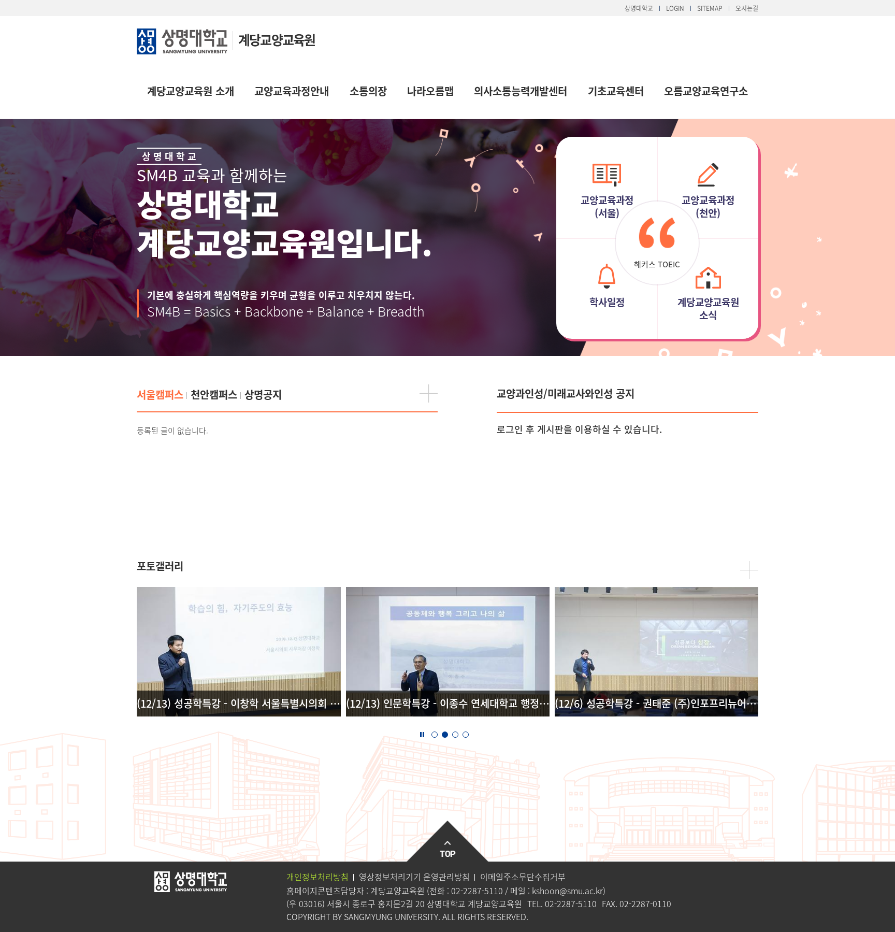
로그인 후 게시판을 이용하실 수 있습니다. (579, 429)
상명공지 (263, 394)
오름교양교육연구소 (706, 90)
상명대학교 (639, 8)
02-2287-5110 (477, 890)
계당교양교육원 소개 (190, 90)
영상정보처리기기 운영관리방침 (414, 876)
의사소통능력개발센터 (520, 90)
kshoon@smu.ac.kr (567, 890)
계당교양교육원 (276, 39)
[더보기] (429, 393)
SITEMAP (710, 8)
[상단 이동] (447, 842)
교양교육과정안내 (291, 90)
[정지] (422, 733)
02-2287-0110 (645, 903)
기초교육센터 (616, 90)
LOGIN (675, 8)
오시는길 (746, 8)
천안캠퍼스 (214, 394)
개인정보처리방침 (317, 876)
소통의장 (368, 90)
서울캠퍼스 (160, 394)
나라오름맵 (430, 90)
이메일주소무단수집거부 (523, 876)
